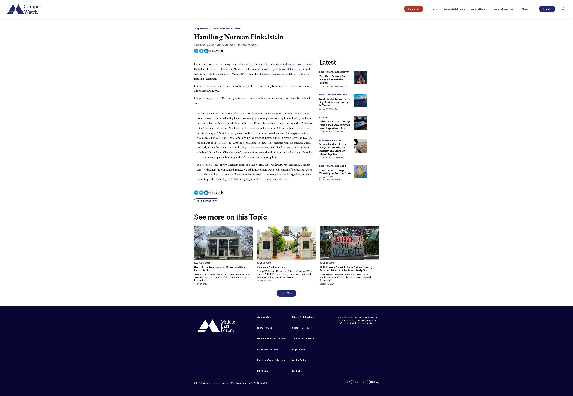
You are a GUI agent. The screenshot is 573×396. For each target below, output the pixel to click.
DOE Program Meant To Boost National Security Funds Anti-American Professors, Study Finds (346, 268)
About (525, 9)
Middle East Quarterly (303, 317)
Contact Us (297, 371)
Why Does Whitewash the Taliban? (333, 79)
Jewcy (197, 98)
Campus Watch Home (454, 9)
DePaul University (206, 200)
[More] (486, 9)
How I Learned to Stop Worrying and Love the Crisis (335, 171)
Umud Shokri (340, 109)
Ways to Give (298, 349)
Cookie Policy (299, 360)
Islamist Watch (264, 328)
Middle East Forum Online (332, 166)
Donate (547, 9)
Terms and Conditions (303, 338)
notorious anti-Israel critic (294, 64)
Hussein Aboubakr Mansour (330, 179)
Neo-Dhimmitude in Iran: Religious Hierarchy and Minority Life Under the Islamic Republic (333, 149)
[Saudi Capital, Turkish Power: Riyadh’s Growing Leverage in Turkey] (360, 100)
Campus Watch (201, 28)
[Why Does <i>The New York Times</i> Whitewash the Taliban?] (360, 77)
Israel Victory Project (267, 349)
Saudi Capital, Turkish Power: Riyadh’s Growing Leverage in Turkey (335, 102)
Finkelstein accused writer (274, 73)
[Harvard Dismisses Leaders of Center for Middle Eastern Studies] (223, 243)
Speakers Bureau (300, 328)
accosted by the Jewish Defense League (283, 69)
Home (435, 9)
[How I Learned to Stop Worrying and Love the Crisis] (360, 171)
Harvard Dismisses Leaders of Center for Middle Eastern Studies (219, 268)
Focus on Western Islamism (271, 360)
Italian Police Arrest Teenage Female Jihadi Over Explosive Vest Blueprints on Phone (334, 125)
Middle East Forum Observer (334, 72)
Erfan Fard (339, 158)
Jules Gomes (340, 132)
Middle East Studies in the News (226, 28)
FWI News (323, 117)
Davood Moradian (342, 86)
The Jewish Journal (248, 44)
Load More (287, 293)
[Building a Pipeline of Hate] (286, 243)
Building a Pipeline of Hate (271, 267)
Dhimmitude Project (330, 140)
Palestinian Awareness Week (223, 73)
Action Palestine (223, 98)
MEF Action (262, 371)
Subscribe (413, 9)
